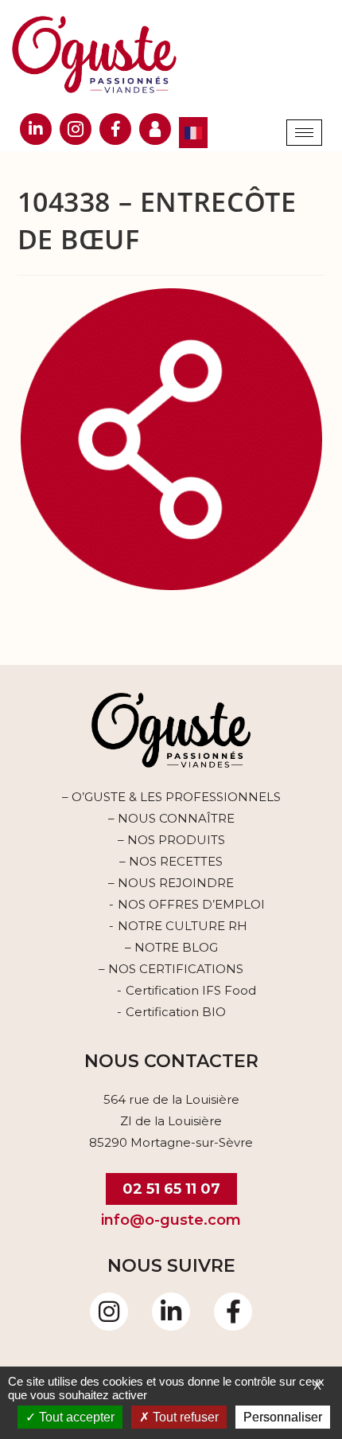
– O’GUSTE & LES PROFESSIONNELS (171, 796)
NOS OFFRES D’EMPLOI (191, 904)
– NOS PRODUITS (171, 839)
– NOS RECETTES (171, 861)
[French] (193, 133)
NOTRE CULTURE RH (182, 925)
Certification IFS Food (191, 990)
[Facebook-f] (233, 1311)
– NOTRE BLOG (171, 947)
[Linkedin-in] (171, 1311)
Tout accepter (75, 1417)
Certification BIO (176, 1011)
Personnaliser (282, 1417)
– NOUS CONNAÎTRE (171, 818)
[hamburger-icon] (304, 132)
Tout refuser (184, 1417)
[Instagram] (109, 1311)
